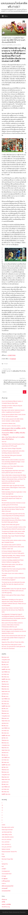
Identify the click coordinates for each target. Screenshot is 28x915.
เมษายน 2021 (5, 752)
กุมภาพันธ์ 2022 (6, 728)
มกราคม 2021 (5, 760)
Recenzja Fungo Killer (7, 859)
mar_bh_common (6, 839)
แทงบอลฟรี (4, 888)
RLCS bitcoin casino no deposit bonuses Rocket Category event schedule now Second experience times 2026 (14, 631)
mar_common (5, 842)
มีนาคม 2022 (5, 725)
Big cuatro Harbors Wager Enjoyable (11, 448)
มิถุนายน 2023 (5, 689)
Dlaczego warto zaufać (8, 827)
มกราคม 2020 (5, 789)
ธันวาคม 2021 (5, 733)
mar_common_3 (6, 844)
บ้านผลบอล (13, 358)
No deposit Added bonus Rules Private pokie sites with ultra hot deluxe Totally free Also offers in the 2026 (13, 509)
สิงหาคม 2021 (5, 742)
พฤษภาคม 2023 (6, 691)
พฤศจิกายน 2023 (6, 679)
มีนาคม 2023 (5, 696)
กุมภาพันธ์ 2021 (6, 757)
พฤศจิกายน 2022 (6, 706)
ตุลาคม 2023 (5, 681)
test (3, 866)
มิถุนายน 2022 (5, 718)
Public (3, 856)
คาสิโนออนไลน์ (6, 881)
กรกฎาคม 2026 (6, 659)
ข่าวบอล (6, 363)
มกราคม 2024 (5, 674)
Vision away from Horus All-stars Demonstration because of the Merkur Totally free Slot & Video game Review (14, 520)
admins (19, 44)
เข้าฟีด (3, 902)
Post (3, 854)
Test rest (4, 441)
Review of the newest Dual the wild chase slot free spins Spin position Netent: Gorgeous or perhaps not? (14, 637)
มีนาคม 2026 (5, 664)
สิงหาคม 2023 (5, 686)
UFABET (4, 868)
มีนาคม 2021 (5, 755)
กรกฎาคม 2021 (5, 745)
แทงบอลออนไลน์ (6, 890)
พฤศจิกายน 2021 (6, 735)
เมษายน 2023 (5, 694)
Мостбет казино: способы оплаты (11, 426)
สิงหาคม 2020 (5, 772)
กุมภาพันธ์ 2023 (6, 698)
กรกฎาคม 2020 (6, 774)
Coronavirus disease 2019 (8, 423)
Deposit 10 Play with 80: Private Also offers (13, 642)
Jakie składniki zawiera (8, 837)
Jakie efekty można (7, 834)
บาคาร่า (4, 883)
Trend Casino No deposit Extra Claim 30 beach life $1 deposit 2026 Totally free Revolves (12, 498)
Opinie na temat (6, 849)
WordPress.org (6, 906)
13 (2, 807)
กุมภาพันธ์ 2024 (6, 672)
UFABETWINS (12, 355)
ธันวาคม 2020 (5, 762)
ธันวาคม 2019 (5, 791)
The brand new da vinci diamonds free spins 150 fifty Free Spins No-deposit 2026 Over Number (13, 584)
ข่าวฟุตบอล (4, 878)
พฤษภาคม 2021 (6, 750)
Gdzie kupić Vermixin (7, 829)
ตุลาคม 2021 (5, 738)
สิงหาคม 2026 (5, 657)
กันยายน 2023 (5, 684)
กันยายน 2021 (5, 740)
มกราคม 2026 (5, 667)
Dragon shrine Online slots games (10, 524)
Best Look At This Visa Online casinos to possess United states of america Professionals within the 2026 (12, 625)
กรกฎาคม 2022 (6, 716)
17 (2, 810)
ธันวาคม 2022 (5, 703)
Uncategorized (6, 871)
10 (2, 805)
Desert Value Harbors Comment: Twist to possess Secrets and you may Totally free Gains (13, 610)
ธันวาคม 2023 (5, 676)
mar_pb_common (6, 846)
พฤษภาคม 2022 (6, 720)
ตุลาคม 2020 (5, 767)
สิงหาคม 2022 (5, 713)
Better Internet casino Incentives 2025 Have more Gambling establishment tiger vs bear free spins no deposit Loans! (13, 461)
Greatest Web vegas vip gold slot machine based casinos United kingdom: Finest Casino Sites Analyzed (13, 487)
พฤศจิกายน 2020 (6, 764)
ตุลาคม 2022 (5, 708)
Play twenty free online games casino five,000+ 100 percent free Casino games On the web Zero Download (13, 646)
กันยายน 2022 (5, 711)
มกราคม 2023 (5, 701)
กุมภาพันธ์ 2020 (6, 786)
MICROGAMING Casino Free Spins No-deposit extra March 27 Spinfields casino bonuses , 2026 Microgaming (14, 590)
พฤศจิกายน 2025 (6, 669)
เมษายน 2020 (5, 782)
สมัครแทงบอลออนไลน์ (7, 886)
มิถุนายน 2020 (5, 777)
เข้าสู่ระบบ (4, 899)
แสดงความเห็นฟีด (6, 904)
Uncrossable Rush (6, 873)
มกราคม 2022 (5, 730)
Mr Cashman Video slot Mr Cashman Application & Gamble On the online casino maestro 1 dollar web (13, 546)
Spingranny (5, 864)
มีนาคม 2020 (5, 784)
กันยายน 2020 (5, 769)
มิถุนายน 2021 (5, 747)
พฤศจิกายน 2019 (6, 794)
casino (3, 824)
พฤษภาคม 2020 (6, 779)
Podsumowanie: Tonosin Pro (9, 851)
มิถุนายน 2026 (5, 662)
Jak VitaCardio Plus (7, 832)
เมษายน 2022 (5, 723)
